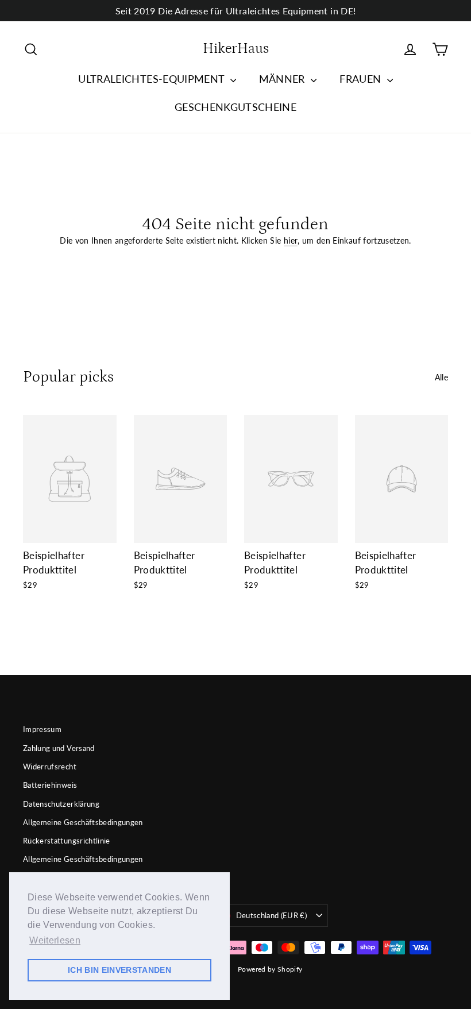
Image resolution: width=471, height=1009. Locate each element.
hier (291, 240)
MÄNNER (283, 78)
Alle (441, 377)
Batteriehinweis (50, 785)
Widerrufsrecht (49, 766)
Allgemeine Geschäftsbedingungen (83, 822)
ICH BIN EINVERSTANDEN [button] (119, 970)
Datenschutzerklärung (61, 803)
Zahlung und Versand (59, 748)
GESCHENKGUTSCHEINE (235, 107)
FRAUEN (361, 78)
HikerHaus (236, 49)
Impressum (42, 729)
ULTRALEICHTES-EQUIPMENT (152, 78)
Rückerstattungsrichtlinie (66, 840)
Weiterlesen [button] (54, 940)
